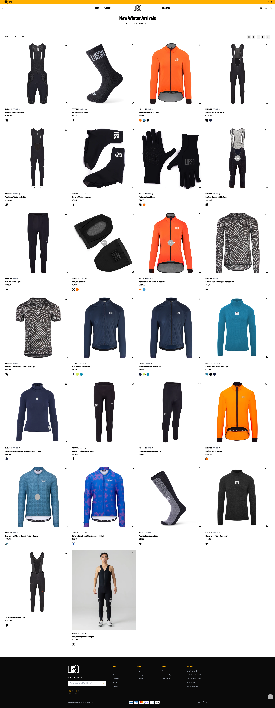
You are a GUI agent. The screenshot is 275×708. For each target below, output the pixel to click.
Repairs (140, 671)
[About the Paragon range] (19, 109)
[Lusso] (137, 8)
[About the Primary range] (85, 363)
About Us (166, 8)
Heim (127, 23)
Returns (140, 678)
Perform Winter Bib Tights (214, 112)
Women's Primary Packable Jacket (151, 366)
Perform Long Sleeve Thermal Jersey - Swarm (21, 536)
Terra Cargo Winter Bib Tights (15, 617)
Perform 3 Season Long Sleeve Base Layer (220, 282)
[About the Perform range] (153, 109)
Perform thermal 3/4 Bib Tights (216, 197)
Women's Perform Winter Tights (83, 451)
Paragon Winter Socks (80, 112)
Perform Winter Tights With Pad (150, 451)
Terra (115, 690)
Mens (115, 671)
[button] (270, 8)
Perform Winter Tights (13, 282)
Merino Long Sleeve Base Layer (216, 536)
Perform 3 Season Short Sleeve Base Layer (20, 366)
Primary (115, 682)
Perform (115, 686)
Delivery (140, 675)
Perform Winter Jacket (213, 451)
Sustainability (166, 675)
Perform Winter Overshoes (81, 197)
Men (97, 8)
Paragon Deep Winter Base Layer (217, 366)
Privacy (198, 702)
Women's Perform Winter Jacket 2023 (152, 282)
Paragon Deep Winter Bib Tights (83, 637)
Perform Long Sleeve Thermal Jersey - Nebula (88, 536)
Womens (116, 675)
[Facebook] (76, 691)
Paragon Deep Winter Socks (148, 536)
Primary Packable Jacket (81, 366)
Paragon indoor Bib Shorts (14, 112)
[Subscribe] (103, 683)
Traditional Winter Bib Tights (15, 197)
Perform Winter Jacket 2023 (149, 112)
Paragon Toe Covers (79, 282)
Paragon (116, 678)
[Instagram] (70, 691)
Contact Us (166, 678)
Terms (205, 702)
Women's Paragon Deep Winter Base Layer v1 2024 (23, 451)
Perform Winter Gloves (147, 197)
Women (107, 8)
